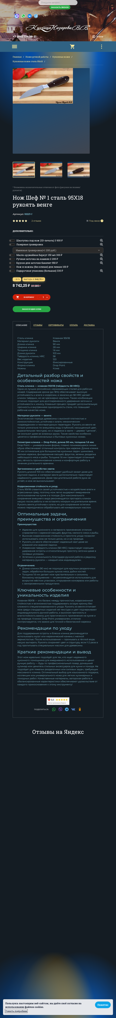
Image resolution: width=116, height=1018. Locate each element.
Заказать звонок (60, 7)
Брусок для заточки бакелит (37, 262)
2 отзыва (36, 220)
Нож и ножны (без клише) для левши (42, 266)
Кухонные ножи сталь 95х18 (28, 61)
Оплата (74, 325)
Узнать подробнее (16, 1011)
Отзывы (37, 325)
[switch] (12, 240)
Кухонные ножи (61, 56)
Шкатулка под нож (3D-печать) (39, 240)
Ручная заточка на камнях (37, 258)
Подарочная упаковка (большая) (39, 270)
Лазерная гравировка (29, 244)
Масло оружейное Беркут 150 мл (39, 255)
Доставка (89, 325)
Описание (21, 325)
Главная (17, 56)
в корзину (29, 297)
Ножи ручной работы (37, 56)
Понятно (102, 1004)
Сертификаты (56, 325)
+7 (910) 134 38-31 (24, 36)
